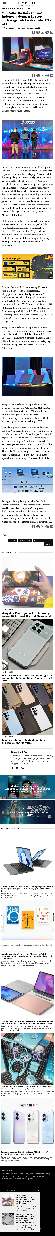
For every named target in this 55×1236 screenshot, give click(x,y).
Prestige (38, 540)
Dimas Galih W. (9, 28)
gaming (13, 540)
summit (48, 544)
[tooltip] (33, 32)
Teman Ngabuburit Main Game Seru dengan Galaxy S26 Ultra (23, 741)
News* (28, 8)
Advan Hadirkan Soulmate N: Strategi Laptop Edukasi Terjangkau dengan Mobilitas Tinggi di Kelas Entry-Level (27, 888)
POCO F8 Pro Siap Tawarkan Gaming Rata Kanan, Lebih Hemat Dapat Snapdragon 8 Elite (27, 678)
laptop (22, 540)
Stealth (48, 540)
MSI (29, 540)
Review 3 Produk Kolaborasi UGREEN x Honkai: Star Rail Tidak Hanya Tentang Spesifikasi (26, 1088)
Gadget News (8, 8)
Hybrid (20, 8)
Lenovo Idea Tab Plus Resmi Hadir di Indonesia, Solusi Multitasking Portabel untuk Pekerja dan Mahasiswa (27, 1022)
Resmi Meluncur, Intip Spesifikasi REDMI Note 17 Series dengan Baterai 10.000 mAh (24, 1153)
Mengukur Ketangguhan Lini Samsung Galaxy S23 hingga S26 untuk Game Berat (26, 614)
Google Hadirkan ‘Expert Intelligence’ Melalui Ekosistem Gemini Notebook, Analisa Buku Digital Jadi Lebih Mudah (26, 956)
